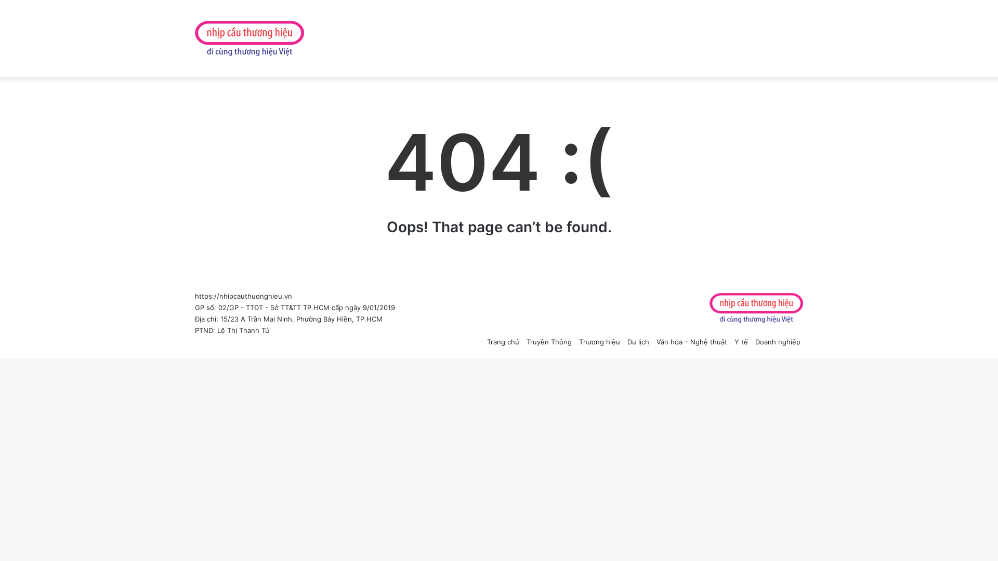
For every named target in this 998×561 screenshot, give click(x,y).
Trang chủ (503, 342)
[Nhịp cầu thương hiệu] (249, 38)
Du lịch (638, 342)
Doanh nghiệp (777, 342)
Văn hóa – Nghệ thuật (691, 342)
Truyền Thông (549, 342)
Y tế (741, 342)
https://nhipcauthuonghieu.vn (243, 296)
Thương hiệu (599, 342)
